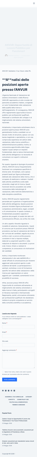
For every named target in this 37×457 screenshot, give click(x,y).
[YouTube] (14, 390)
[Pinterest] (11, 390)
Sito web (5, 341)
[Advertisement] (18, 22)
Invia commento (9, 379)
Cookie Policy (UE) (23, 399)
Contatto (11, 399)
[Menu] (34, 3)
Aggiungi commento (9, 350)
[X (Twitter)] (5, 390)
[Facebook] (3, 390)
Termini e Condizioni (18, 404)
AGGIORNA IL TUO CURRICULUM (14, 396)
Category (29, 396)
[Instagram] (8, 390)
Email (4, 332)
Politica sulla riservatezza (18, 402)
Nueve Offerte (18, 57)
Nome (4, 323)
